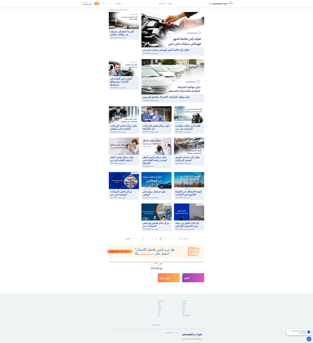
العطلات (159, 308)
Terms (177, 332)
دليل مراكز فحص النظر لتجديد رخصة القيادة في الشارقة (155, 160)
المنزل (183, 308)
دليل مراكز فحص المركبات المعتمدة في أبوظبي (123, 127)
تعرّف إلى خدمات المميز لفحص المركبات (187, 159)
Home (125, 10)
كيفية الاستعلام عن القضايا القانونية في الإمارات (188, 193)
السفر (189, 229)
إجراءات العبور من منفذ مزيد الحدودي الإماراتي (187, 224)
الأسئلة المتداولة (185, 315)
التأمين (170, 3)
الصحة (183, 305)
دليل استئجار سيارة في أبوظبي (154, 193)
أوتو (157, 53)
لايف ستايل (162, 3)
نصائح (183, 313)
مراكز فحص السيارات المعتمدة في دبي (121, 193)
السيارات (186, 229)
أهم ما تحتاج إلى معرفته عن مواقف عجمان (122, 33)
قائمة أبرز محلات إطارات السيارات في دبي (187, 127)
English (158, 324)
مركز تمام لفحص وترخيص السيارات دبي (156, 224)
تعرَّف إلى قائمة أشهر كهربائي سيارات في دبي (166, 50)
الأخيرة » (127, 239)
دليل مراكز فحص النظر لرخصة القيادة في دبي (122, 159)
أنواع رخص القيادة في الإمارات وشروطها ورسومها (121, 82)
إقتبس (97, 3)
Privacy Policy (169, 332)
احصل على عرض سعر (120, 251)
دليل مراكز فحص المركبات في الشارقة (156, 127)
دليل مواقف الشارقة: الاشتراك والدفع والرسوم (166, 97)
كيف (190, 197)
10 (143, 239)
